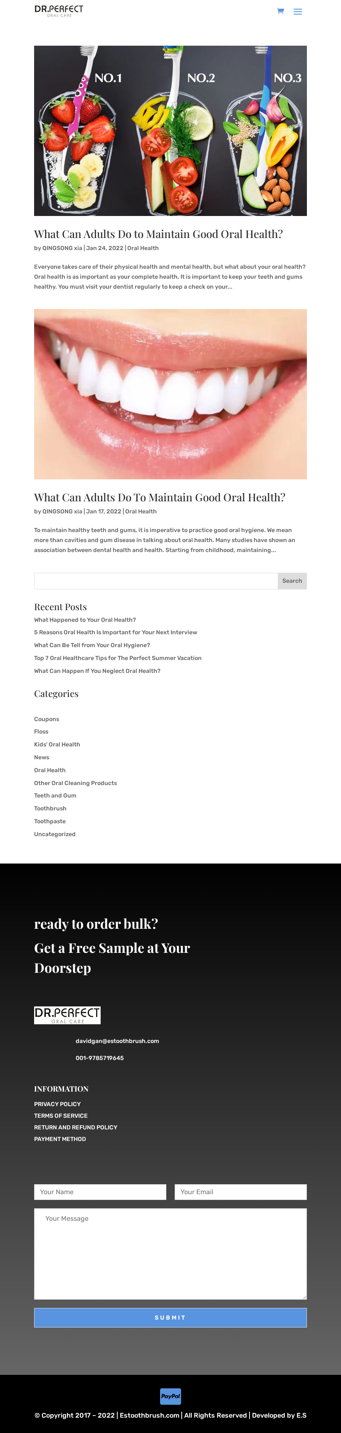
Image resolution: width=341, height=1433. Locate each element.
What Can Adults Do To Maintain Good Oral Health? (159, 497)
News (41, 757)
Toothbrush (50, 808)
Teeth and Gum (55, 795)
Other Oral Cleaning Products (75, 783)
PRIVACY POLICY (57, 1104)
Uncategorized (55, 834)
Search (292, 580)
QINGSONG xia (62, 248)
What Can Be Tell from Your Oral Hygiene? (92, 645)
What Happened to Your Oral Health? (85, 619)
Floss (41, 731)
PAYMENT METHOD (60, 1139)
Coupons (46, 719)
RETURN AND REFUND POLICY (75, 1127)
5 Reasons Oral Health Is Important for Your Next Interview (116, 632)
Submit (171, 1317)
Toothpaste (50, 821)
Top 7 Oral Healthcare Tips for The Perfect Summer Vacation (118, 658)
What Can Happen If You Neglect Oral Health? (97, 671)
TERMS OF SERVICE (61, 1115)
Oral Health (143, 248)
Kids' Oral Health (57, 744)
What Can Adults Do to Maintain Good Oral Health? (158, 233)
